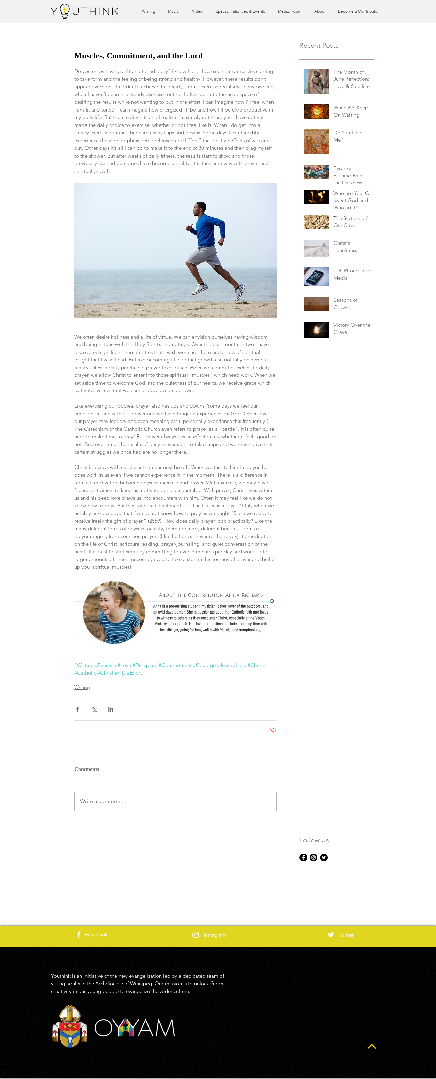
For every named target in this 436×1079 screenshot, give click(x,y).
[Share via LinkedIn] (111, 709)
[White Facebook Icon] (79, 934)
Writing (82, 687)
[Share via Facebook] (77, 709)
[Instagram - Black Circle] (313, 857)
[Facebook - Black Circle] (303, 857)
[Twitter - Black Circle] (324, 857)
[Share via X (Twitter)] (94, 709)
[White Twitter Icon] (331, 935)
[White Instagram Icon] (195, 935)
